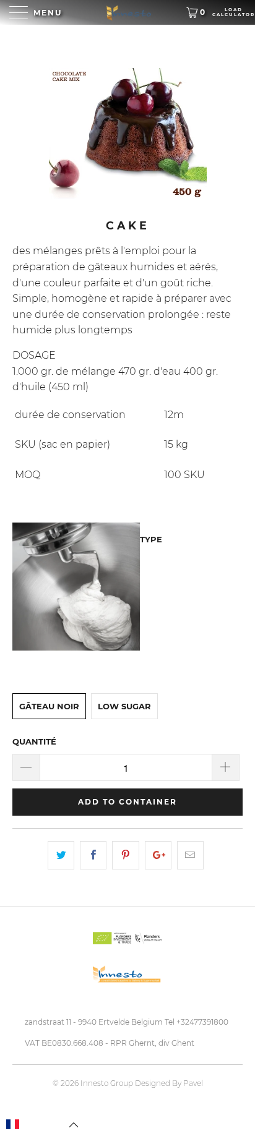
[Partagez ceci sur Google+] (158, 855)
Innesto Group (106, 1083)
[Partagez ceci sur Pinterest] (125, 855)
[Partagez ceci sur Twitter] (61, 855)
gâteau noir (49, 706)
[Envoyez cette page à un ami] (190, 855)
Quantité (34, 741)
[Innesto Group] (127, 12)
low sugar (124, 706)
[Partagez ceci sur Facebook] (93, 855)
